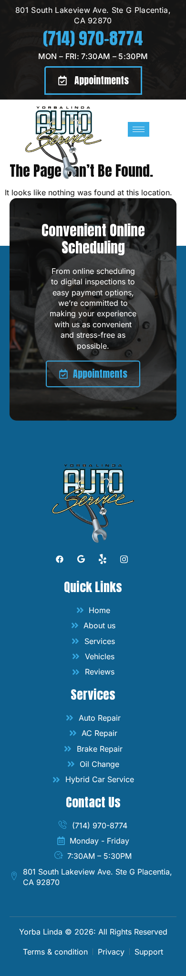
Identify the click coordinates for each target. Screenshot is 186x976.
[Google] (81, 561)
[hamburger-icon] (138, 129)
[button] (93, 80)
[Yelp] (102, 561)
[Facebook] (60, 561)
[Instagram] (124, 561)
